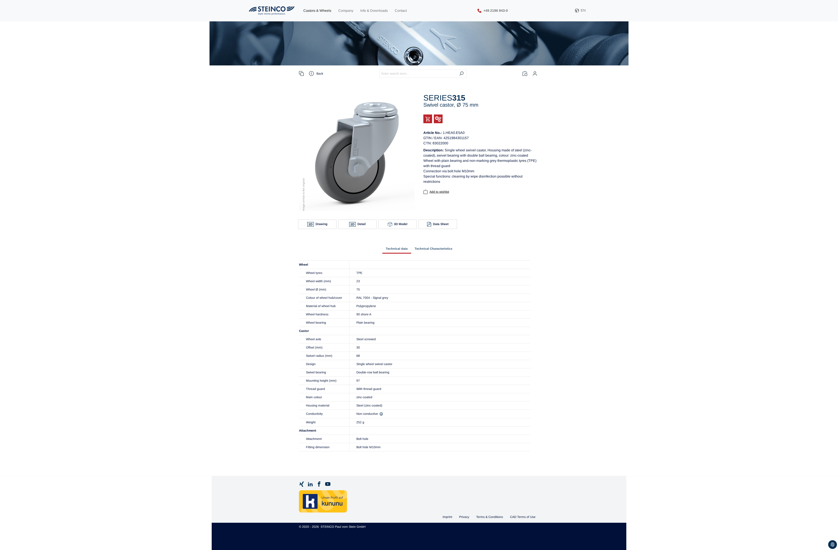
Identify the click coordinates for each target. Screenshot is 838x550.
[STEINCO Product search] (272, 10)
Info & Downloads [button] (374, 10)
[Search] (461, 73)
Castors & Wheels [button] (317, 10)
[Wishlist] (525, 73)
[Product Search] (301, 73)
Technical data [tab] (397, 248)
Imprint (447, 517)
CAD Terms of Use (523, 517)
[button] (580, 11)
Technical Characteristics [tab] (433, 248)
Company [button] (345, 10)
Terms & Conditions (489, 517)
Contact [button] (401, 10)
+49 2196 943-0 (495, 10)
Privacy (464, 517)
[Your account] (535, 73)
